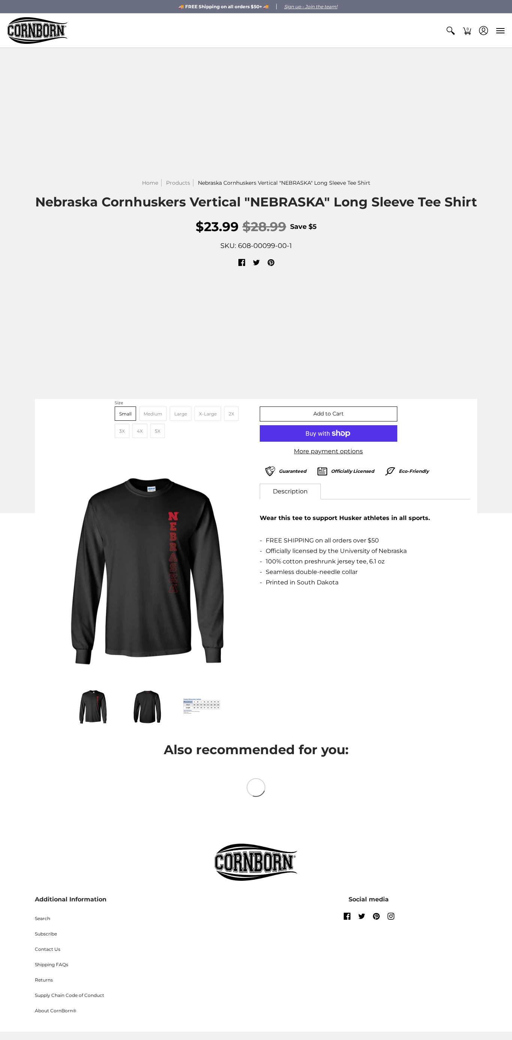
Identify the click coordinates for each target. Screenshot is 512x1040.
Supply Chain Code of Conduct (69, 995)
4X (140, 431)
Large (180, 414)
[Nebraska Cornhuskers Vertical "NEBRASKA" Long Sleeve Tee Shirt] (147, 571)
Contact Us (47, 949)
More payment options (328, 451)
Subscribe (46, 934)
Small (125, 414)
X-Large (208, 414)
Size (119, 402)
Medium (153, 414)
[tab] (290, 491)
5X (157, 431)
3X (122, 431)
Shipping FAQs (51, 964)
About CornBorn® (55, 1010)
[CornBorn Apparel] (37, 30)
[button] (450, 30)
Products (178, 182)
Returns (44, 980)
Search (42, 918)
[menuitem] (450, 30)
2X (231, 414)
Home (150, 182)
